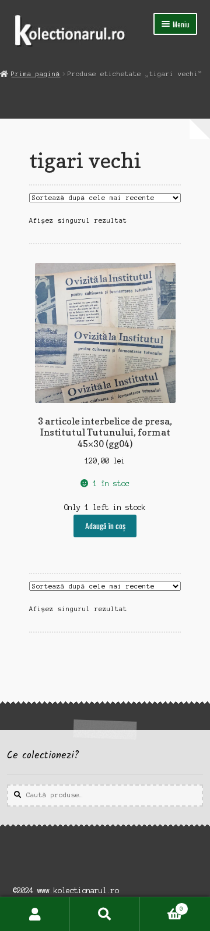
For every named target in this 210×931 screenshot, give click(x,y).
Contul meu (35, 914)
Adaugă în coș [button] (105, 526)
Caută (105, 914)
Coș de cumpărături (161, 906)
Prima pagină (35, 73)
